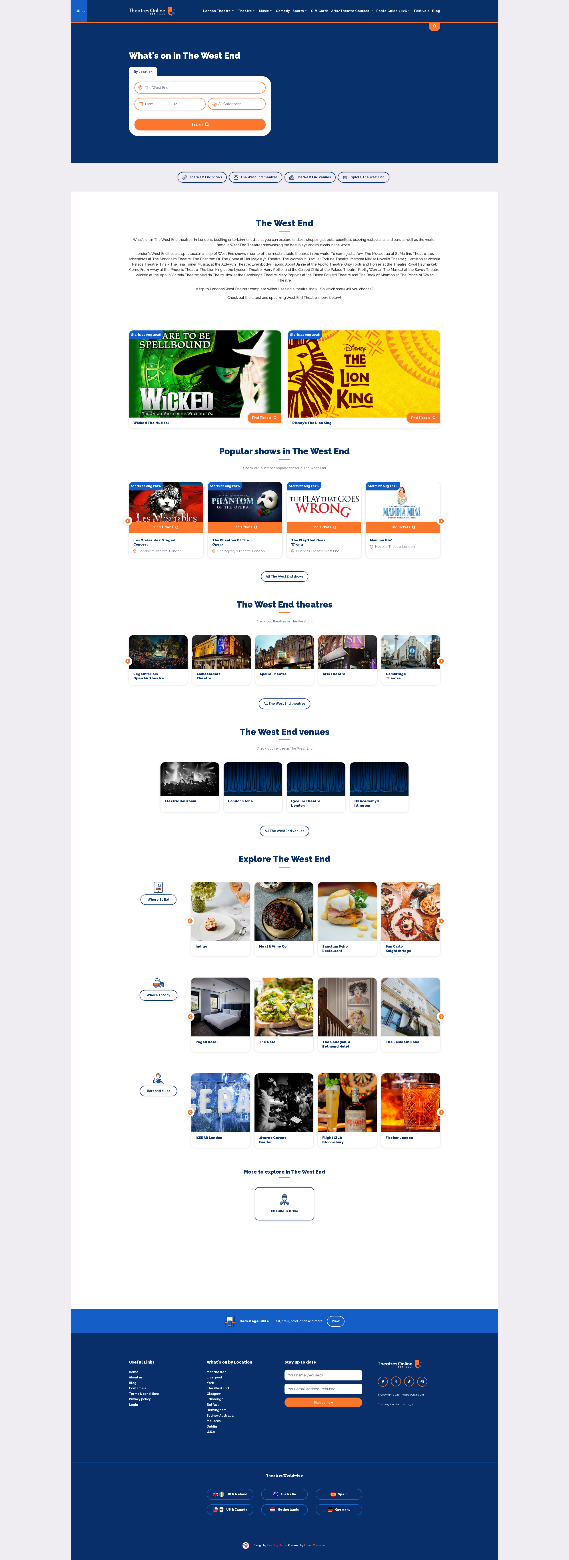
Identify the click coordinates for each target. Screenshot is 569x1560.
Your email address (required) (198, 768)
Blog (436, 11)
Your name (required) (191, 792)
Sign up (213, 820)
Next (441, 520)
